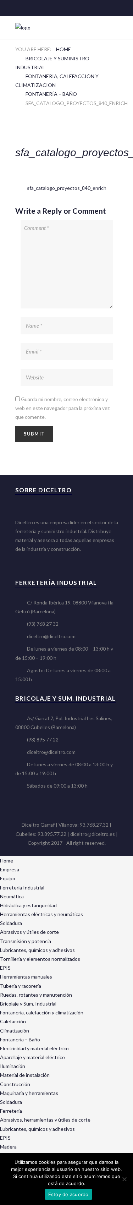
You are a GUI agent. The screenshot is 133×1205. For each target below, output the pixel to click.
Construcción (15, 1084)
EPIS (5, 968)
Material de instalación (25, 1075)
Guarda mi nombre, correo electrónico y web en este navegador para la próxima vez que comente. (62, 408)
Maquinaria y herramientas (29, 1093)
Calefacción (13, 1021)
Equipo (7, 878)
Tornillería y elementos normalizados (40, 959)
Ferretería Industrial (22, 887)
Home (63, 49)
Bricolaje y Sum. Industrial (28, 1004)
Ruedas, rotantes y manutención (36, 995)
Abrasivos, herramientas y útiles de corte (45, 1120)
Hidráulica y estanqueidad (28, 905)
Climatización (14, 1031)
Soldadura (11, 923)
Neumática (12, 896)
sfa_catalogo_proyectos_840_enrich (66, 188)
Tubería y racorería (20, 986)
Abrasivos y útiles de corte (29, 932)
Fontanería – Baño (51, 94)
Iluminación (12, 1066)
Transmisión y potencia (25, 941)
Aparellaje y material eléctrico (32, 1057)
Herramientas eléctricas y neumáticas (41, 914)
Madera (8, 1147)
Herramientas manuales (26, 977)
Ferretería (11, 1111)
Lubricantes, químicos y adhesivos (37, 950)
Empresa (9, 869)
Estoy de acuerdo (68, 1194)
